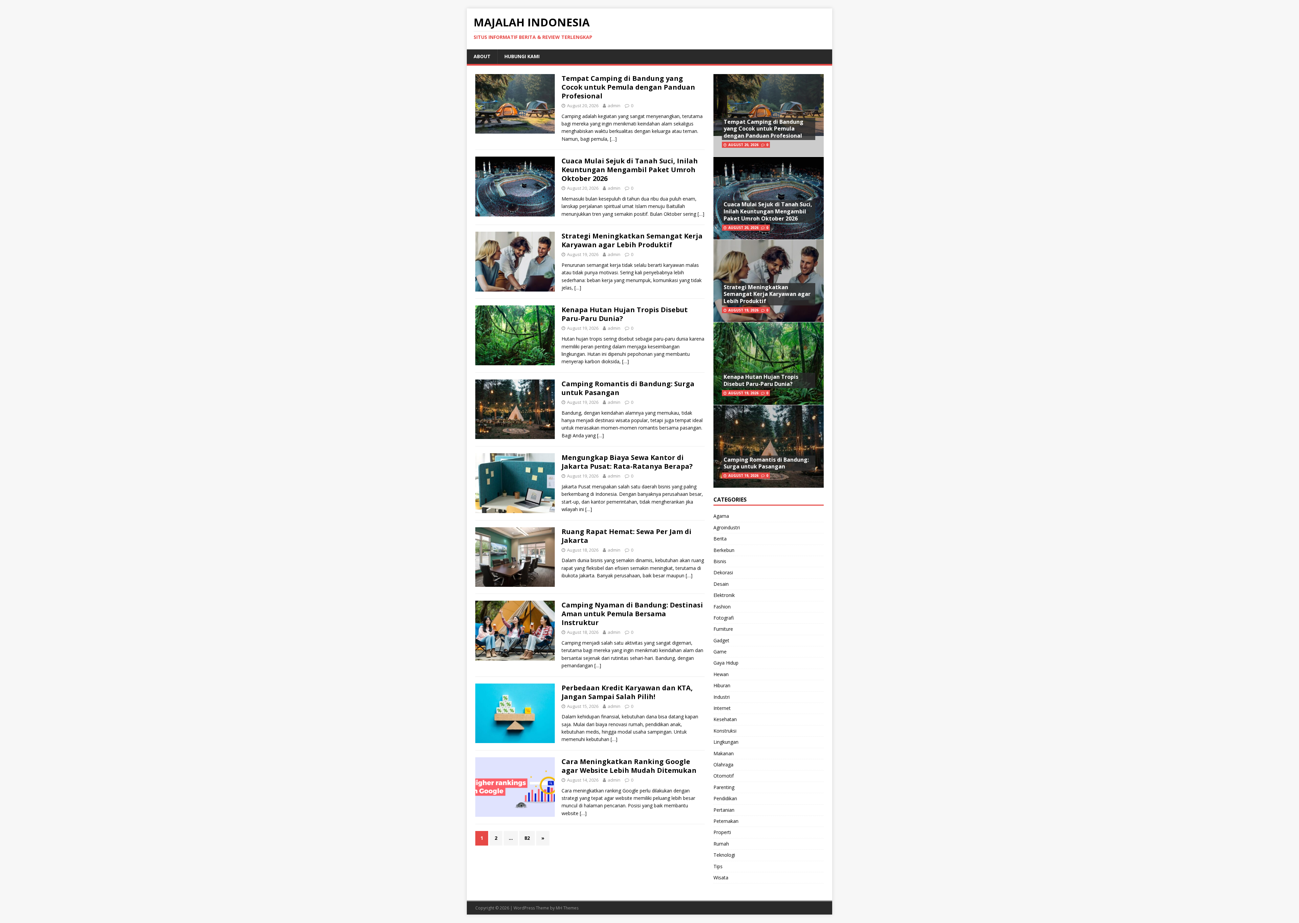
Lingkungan (725, 742)
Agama (721, 516)
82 (527, 838)
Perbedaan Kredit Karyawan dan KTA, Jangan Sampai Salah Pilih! (627, 692)
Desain (721, 584)
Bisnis (719, 561)
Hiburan (721, 685)
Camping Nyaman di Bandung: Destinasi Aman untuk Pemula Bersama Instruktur (632, 613)
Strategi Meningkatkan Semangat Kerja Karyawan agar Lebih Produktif (632, 240)
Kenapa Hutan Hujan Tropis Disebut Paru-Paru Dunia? (625, 314)
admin (614, 105)
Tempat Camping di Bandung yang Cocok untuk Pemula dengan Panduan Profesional (628, 87)
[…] (613, 139)
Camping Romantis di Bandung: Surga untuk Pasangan (628, 388)
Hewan (721, 674)
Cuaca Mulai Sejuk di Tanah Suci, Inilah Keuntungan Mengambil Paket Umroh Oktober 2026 (630, 169)
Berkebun (723, 550)
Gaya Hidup (725, 663)
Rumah (721, 843)
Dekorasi (723, 572)
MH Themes (567, 908)
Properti (722, 832)
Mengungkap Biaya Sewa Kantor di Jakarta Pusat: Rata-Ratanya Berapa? (627, 462)
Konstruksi (724, 731)
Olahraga (723, 764)
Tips (718, 866)
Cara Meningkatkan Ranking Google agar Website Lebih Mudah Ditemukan (629, 766)
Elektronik (724, 595)
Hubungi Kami (522, 56)
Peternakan (725, 821)
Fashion (722, 606)
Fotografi (723, 618)
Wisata (720, 877)
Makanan (723, 753)
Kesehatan (725, 719)
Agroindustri (726, 527)
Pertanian (723, 810)
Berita (720, 538)
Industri (721, 697)
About (482, 56)
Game (720, 651)
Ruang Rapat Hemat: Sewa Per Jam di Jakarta (626, 536)
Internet (722, 708)
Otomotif (723, 775)
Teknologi (724, 855)
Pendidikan (725, 798)
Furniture (723, 629)
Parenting (723, 787)
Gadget (721, 640)
